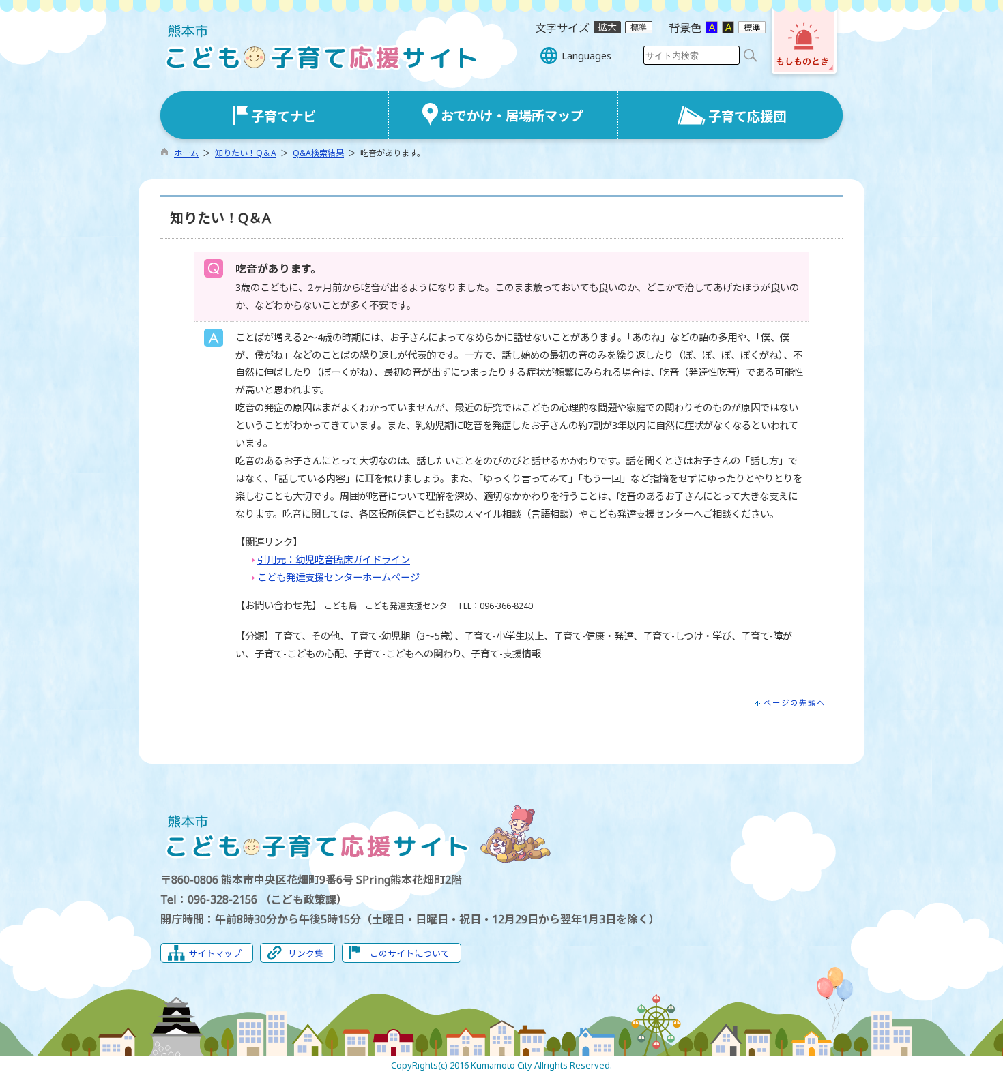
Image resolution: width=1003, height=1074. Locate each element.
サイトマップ (215, 953)
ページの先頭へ (795, 703)
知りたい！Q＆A (245, 153)
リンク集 (305, 953)
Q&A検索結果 (318, 153)
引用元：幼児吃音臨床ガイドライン (333, 559)
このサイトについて (410, 953)
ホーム (186, 153)
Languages (586, 55)
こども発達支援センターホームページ (338, 577)
